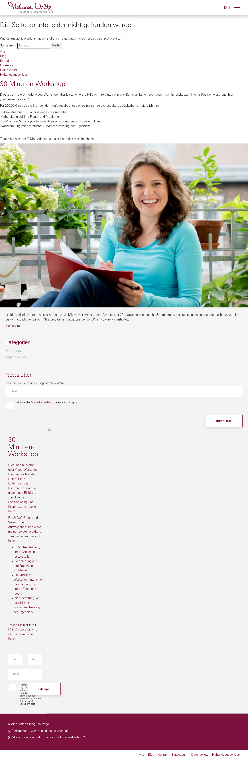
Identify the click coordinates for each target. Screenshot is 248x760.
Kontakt (5, 61)
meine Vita (12, 326)
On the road (14, 351)
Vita (2, 52)
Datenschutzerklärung (42, 403)
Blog (3, 56)
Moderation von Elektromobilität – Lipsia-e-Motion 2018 (50, 737)
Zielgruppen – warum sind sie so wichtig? (40, 731)
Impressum (7, 65)
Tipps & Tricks (15, 357)
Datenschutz (8, 70)
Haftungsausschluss (14, 75)
